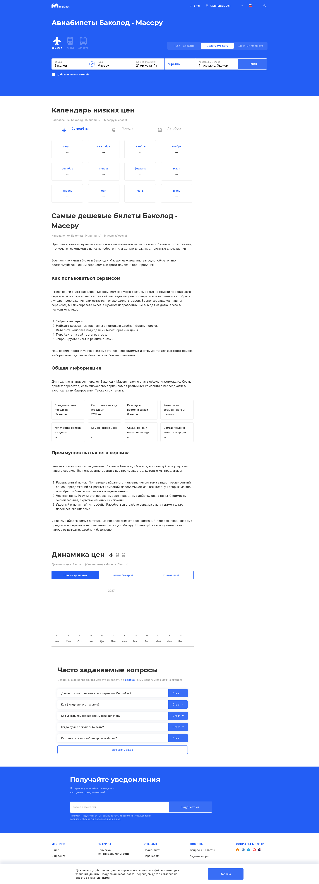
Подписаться (190, 807)
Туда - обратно (184, 45)
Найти (253, 63)
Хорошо (225, 874)
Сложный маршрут (250, 45)
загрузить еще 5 (122, 749)
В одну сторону (217, 45)
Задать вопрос (200, 856)
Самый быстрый (122, 575)
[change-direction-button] (92, 64)
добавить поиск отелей (73, 74)
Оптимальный (169, 575)
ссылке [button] (130, 679)
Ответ (176, 693)
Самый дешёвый (75, 575)
